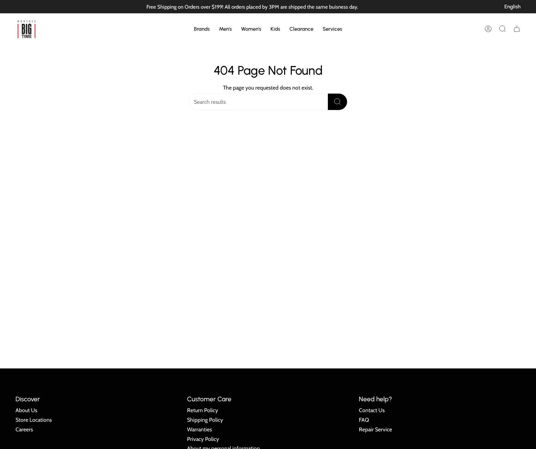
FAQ (364, 419)
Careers (24, 429)
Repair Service (375, 429)
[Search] (337, 102)
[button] (201, 29)
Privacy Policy (203, 439)
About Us (26, 410)
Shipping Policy (205, 419)
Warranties (199, 429)
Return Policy (202, 410)
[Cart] (517, 29)
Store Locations (34, 419)
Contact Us (372, 410)
